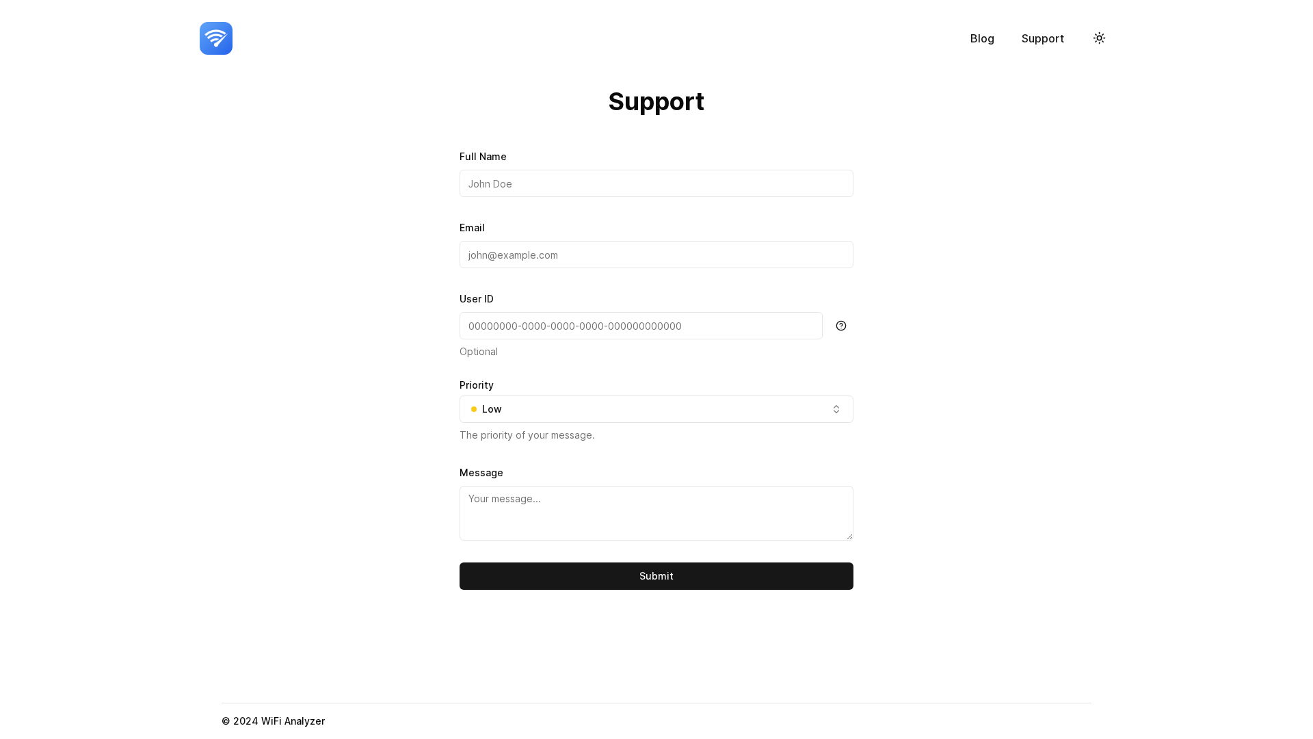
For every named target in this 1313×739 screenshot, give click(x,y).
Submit (656, 576)
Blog (982, 38)
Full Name (483, 156)
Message (481, 472)
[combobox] (656, 409)
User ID (477, 298)
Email (472, 227)
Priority (477, 385)
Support (1043, 38)
